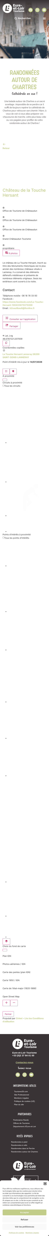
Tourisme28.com (21, 1091)
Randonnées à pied (19, 1142)
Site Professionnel (21, 1095)
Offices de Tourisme (21, 1123)
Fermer (8, 1014)
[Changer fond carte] (6, 941)
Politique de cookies (16, 1233)
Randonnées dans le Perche (23, 1148)
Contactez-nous (24, 1062)
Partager (13, 326)
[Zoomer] (6, 1003)
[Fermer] (5, 380)
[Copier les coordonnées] (6, 343)
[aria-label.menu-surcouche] (13, 371)
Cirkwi (19, 1018)
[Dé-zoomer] (14, 1003)
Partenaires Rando (21, 1120)
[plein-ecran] (6, 371)
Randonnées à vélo (19, 1145)
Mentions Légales (32, 1233)
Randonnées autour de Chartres (24, 1152)
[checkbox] (27, 415)
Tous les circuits (12, 386)
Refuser (24, 1219)
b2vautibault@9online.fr (22, 308)
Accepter (24, 1212)
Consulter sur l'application (22, 319)
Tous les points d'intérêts (16, 538)
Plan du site (19, 1104)
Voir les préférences (24, 1226)
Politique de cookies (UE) (24, 1101)
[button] (45, 1183)
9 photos (13, 253)
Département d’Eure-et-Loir (24, 1126)
